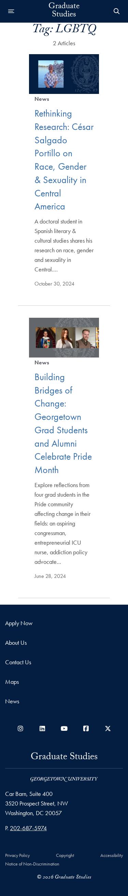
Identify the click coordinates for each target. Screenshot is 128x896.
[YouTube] (64, 728)
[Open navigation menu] (11, 11)
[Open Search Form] (116, 11)
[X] (108, 728)
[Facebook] (86, 728)
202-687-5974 (28, 828)
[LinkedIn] (42, 728)
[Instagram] (20, 728)
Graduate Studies (64, 11)
